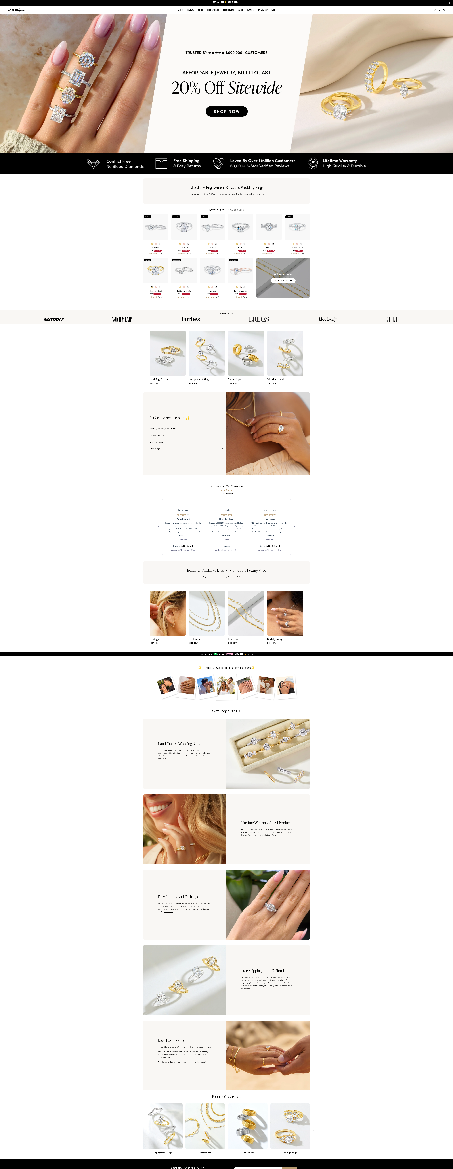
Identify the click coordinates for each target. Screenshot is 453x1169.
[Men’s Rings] (246, 353)
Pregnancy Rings (157, 435)
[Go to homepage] (16, 10)
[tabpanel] (226, 256)
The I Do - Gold (226, 510)
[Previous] (158, 527)
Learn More (271, 834)
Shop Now (154, 383)
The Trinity (183, 510)
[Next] (294, 527)
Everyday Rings (156, 441)
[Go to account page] (439, 10)
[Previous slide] (139, 1131)
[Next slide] (313, 1131)
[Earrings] (168, 613)
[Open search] (435, 10)
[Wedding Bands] (285, 353)
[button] (226, 83)
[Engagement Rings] (207, 353)
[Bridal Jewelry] (285, 613)
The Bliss (270, 510)
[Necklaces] (207, 613)
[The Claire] (212, 270)
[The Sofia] (240, 227)
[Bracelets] (246, 613)
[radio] (152, 244)
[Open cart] (444, 10)
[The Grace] (269, 227)
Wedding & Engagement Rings (163, 428)
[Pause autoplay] (449, 2)
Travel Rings (155, 448)
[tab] (216, 210)
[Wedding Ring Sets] (168, 353)
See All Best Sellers (283, 280)
